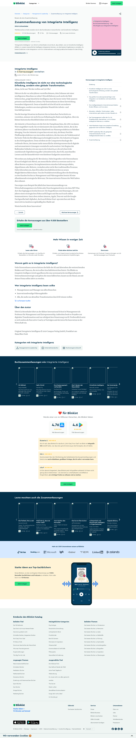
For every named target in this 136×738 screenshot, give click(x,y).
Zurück (21, 212)
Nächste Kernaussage (69, 212)
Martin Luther (53, 687)
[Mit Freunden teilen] (120, 14)
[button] (68, 736)
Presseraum (116, 722)
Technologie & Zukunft (73, 348)
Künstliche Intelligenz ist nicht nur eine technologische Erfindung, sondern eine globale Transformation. (103, 90)
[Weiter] (119, 384)
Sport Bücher (17, 684)
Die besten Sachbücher (75, 709)
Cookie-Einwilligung (64, 729)
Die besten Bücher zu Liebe (92, 632)
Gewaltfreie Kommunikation (57, 690)
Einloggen (104, 3)
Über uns (115, 709)
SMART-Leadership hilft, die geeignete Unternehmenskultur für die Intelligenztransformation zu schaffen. (102, 133)
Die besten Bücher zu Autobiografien (95, 645)
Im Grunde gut (53, 697)
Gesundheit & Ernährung (56, 655)
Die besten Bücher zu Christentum (94, 625)
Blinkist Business (91, 3)
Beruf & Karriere (53, 638)
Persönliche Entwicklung (56, 628)
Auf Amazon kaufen (23, 301)
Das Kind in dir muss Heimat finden (23, 628)
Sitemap (26, 729)
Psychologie (52, 625)
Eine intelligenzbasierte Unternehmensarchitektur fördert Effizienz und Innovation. (103, 106)
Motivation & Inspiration (56, 642)
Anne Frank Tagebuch (55, 670)
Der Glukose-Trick (54, 664)
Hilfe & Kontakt (95, 719)
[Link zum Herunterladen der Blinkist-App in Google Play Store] (33, 722)
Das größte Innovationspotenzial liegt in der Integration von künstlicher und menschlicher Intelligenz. (102, 99)
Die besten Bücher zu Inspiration (94, 652)
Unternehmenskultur (51, 348)
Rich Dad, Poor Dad (19, 638)
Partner (115, 716)
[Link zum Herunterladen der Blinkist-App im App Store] (19, 722)
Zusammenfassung (97, 140)
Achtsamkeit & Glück (55, 632)
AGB (40, 729)
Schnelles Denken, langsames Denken (24, 635)
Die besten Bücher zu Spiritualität (94, 642)
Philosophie (52, 652)
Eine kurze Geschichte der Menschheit (24, 645)
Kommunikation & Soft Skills (57, 648)
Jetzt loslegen (116, 3)
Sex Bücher (16, 687)
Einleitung (92, 84)
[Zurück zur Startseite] (19, 3)
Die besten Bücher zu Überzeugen (94, 655)
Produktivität (52, 635)
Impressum (34, 729)
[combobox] (89, 729)
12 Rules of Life (17, 642)
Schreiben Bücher (18, 667)
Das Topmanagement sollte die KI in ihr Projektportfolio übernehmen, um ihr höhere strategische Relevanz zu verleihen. (102, 119)
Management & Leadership (40, 14)
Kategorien (33, 3)
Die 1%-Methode (18, 625)
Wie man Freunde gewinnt (21, 648)
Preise (92, 709)
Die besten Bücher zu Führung (93, 638)
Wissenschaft (53, 645)
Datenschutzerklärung (50, 729)
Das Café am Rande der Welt (57, 667)
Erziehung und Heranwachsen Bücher (24, 680)
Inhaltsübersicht (20, 53)
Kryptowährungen (18, 652)
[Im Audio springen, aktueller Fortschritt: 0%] (107, 53)
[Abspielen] (94, 52)
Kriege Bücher (17, 690)
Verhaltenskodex (118, 719)
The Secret (52, 684)
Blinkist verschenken (97, 716)
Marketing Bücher (18, 694)
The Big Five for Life (19, 655)
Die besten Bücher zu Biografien (93, 648)
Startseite (17, 14)
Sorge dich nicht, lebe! (55, 694)
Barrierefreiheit (76, 729)
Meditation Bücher (18, 670)
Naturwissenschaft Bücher (21, 664)
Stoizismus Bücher (18, 677)
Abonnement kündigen (97, 722)
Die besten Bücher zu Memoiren (93, 628)
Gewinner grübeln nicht (20, 632)
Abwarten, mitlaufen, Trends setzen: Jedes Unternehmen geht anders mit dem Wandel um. (104, 112)
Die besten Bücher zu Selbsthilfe (93, 635)
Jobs (114, 712)
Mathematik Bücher (19, 674)
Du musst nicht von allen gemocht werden (59, 678)
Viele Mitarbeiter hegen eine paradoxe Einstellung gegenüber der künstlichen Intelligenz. (104, 126)
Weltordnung (53, 674)
